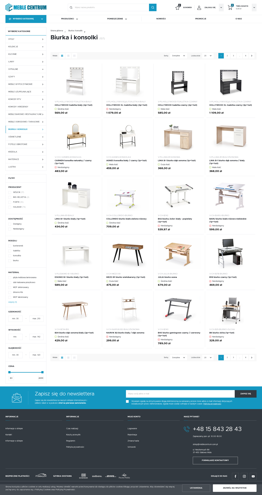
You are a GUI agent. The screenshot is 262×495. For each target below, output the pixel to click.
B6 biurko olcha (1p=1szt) (221, 333)
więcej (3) (12, 302)
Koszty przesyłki (73, 435)
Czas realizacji (72, 429)
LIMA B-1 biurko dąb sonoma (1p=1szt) (177, 161)
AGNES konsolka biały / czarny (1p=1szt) (126, 161)
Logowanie (132, 429)
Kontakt (8, 435)
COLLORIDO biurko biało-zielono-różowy (126, 219)
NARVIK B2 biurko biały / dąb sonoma (125, 333)
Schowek (132, 447)
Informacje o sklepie (14, 429)
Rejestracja (132, 435)
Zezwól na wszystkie (235, 488)
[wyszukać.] (153, 7)
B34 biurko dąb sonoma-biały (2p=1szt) (74, 333)
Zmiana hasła (133, 441)
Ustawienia (196, 488)
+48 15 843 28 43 (217, 429)
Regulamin (70, 441)
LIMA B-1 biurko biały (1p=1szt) (70, 219)
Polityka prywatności (75, 447)
